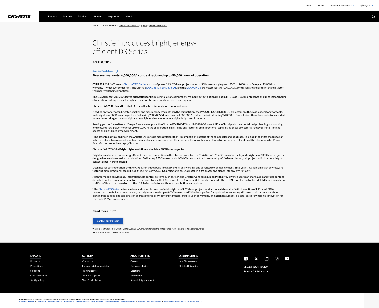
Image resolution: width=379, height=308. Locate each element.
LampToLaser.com (188, 261)
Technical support (91, 275)
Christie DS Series (134, 84)
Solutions (82, 16)
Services (97, 16)
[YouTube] (287, 259)
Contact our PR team (108, 220)
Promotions (36, 265)
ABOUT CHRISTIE (140, 255)
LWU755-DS (153, 87)
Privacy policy (69, 301)
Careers (134, 261)
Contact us (87, 261)
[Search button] (373, 16)
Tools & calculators (91, 280)
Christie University (188, 265)
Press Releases (110, 25)
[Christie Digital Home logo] (19, 16)
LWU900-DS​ (193, 87)
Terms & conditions (82, 301)
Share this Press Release (103, 71)
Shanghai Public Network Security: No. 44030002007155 (183, 301)
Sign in (367, 5)
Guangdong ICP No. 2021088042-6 (149, 301)
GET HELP (87, 255)
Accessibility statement (142, 280)
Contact (320, 5)
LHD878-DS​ (169, 87)
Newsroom (136, 275)
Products (52, 16)
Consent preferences (55, 301)
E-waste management (128, 301)
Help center (113, 16)
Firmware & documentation (96, 265)
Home (95, 25)
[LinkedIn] (267, 259)
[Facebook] (246, 259)
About (128, 16)
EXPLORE (35, 255)
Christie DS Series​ (108, 189)
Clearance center (39, 275)
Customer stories (139, 265)
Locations (135, 270)
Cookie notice (41, 301)
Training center (89, 270)
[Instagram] (276, 259)
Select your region (256, 266)
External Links (188, 255)
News (308, 5)
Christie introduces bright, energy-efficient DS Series (143, 25)
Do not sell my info (97, 301)
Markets (67, 16)
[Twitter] (256, 259)
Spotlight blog (37, 280)
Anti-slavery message (112, 301)
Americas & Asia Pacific (341, 5)
